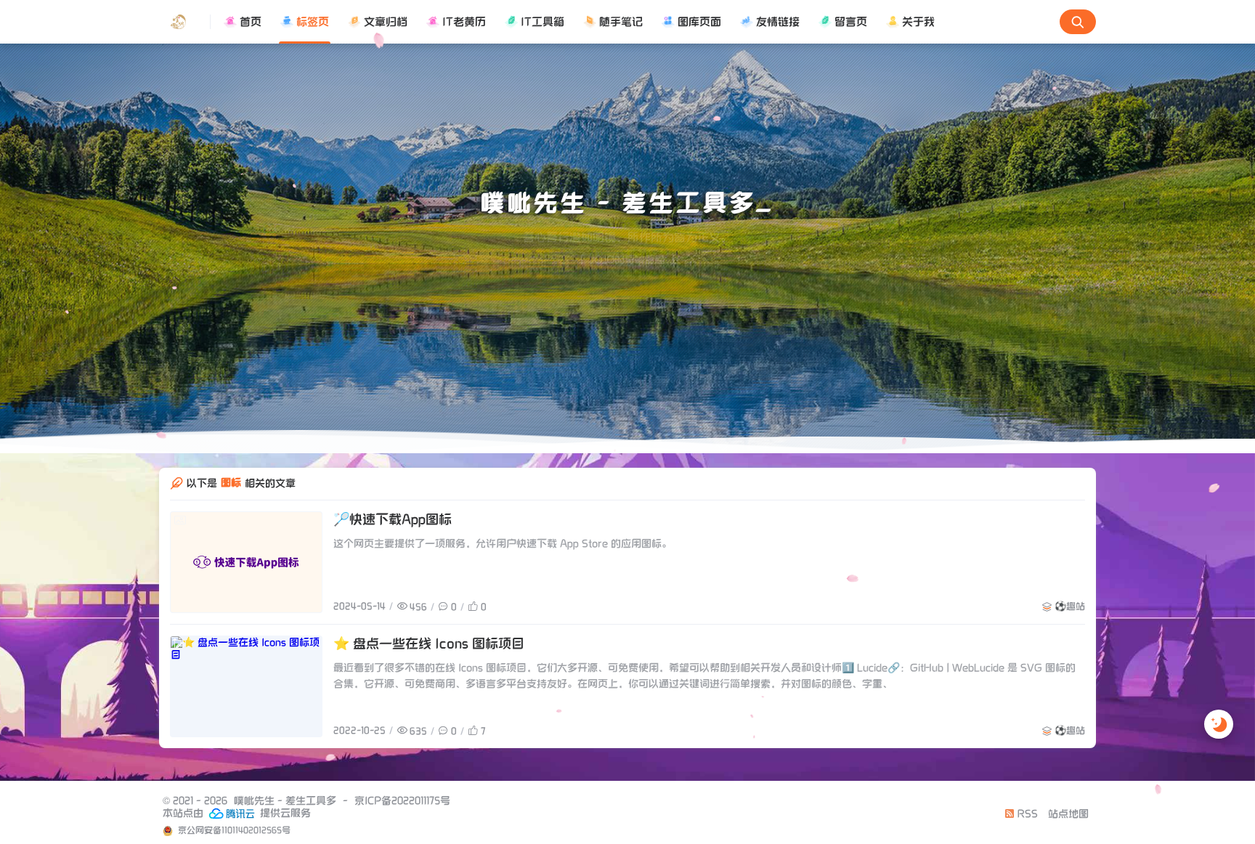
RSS (1026, 817)
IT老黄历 (464, 21)
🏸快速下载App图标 (392, 521)
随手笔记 (621, 21)
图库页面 (699, 21)
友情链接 (778, 21)
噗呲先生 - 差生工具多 (285, 803)
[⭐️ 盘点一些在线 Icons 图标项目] (246, 688)
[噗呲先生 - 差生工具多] (185, 22)
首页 (250, 21)
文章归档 (385, 21)
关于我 (918, 21)
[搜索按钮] (1078, 21)
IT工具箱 (542, 21)
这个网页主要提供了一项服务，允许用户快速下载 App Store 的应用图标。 (502, 546)
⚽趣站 (1070, 609)
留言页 (850, 21)
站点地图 (1068, 817)
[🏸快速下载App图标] (246, 564)
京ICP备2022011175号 (402, 803)
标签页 (312, 21)
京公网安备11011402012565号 (233, 832)
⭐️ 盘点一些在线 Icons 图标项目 (428, 646)
